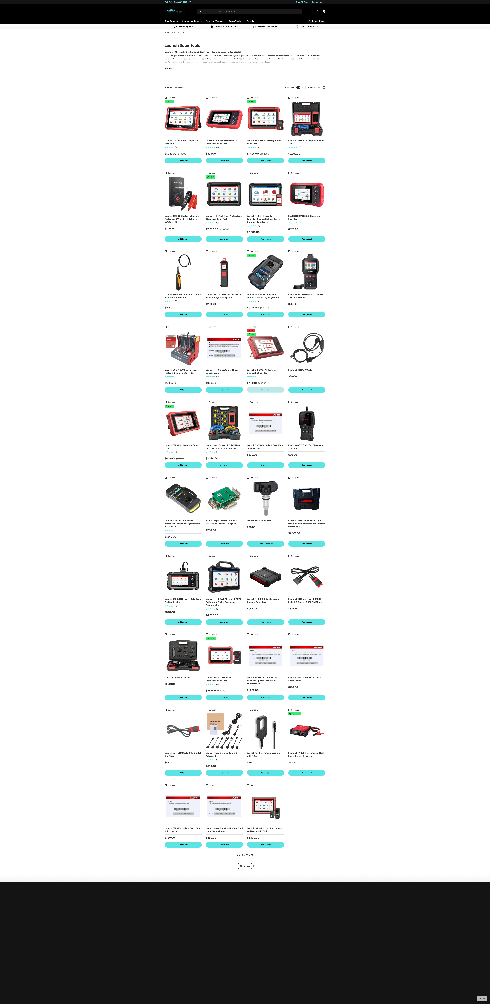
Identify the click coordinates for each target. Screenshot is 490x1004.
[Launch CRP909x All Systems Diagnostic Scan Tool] (265, 347)
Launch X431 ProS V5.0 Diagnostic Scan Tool (264, 142)
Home (167, 33)
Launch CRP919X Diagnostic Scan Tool (181, 447)
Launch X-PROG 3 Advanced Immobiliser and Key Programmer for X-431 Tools (183, 523)
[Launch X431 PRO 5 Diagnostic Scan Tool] (306, 118)
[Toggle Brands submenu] (255, 21)
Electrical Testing (214, 21)
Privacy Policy (221, 933)
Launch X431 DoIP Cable (300, 370)
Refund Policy (221, 923)
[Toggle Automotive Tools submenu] (201, 21)
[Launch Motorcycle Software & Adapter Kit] (224, 730)
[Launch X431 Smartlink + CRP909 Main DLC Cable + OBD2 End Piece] (306, 577)
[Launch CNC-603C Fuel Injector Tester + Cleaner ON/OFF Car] (183, 347)
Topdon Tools (253, 918)
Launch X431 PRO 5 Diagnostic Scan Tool (306, 142)
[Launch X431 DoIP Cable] (306, 347)
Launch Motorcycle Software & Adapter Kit (221, 754)
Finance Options (223, 908)
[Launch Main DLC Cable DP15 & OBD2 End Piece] (183, 730)
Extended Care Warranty (226, 949)
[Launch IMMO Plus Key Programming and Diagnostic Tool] (265, 806)
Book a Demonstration (225, 903)
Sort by (168, 87)
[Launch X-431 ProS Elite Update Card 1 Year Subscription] (224, 806)
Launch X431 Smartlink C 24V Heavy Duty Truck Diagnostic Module (224, 447)
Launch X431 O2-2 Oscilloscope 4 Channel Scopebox (264, 600)
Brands (250, 21)
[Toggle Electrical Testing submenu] (224, 21)
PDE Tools (251, 923)
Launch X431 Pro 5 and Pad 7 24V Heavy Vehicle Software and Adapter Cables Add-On (306, 523)
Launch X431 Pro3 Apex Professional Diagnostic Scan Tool (224, 217)
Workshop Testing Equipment (260, 962)
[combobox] (249, 11)
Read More (169, 68)
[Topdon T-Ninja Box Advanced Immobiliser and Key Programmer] (265, 272)
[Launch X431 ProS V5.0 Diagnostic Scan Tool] (265, 118)
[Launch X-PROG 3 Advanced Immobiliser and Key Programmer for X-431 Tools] (183, 498)
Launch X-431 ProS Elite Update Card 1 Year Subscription (224, 830)
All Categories (253, 972)
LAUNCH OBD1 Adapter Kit (178, 677)
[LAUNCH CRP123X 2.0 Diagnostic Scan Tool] (306, 193)
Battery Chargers (255, 943)
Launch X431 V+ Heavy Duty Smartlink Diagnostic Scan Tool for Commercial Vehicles (264, 219)
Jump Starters (253, 949)
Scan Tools (170, 21)
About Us (219, 938)
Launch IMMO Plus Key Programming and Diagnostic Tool (265, 830)
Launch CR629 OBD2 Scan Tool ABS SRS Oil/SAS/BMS (305, 296)
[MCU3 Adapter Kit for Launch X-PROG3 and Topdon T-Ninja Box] (224, 498)
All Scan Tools (253, 903)
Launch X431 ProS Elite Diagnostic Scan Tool (181, 142)
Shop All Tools (302, 2)
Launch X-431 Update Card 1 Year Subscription (304, 679)
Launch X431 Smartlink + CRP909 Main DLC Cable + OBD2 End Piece (305, 600)
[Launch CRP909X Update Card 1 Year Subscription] (265, 423)
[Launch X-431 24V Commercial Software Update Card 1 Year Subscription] (265, 655)
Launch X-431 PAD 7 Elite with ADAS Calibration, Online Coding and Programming (223, 602)
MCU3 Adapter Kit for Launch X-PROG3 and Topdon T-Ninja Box (222, 522)
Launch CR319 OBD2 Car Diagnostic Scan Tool (306, 447)
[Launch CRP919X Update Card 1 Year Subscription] (183, 806)
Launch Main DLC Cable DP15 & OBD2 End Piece (183, 754)
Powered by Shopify (201, 995)
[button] (324, 11)
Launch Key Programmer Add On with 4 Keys (263, 754)
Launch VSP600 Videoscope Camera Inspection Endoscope (183, 296)
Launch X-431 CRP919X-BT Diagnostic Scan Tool (219, 679)
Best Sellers (252, 898)
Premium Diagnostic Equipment (181, 995)
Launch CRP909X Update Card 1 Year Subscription (265, 447)
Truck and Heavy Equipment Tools (262, 967)
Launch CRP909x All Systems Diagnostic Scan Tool (262, 371)
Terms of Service (223, 928)
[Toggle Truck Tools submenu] (242, 21)
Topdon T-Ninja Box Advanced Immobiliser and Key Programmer (263, 296)
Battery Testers (254, 938)
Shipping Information (225, 913)
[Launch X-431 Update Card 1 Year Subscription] (306, 655)
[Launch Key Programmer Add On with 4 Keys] (265, 730)
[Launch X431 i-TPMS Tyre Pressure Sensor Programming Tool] (224, 272)
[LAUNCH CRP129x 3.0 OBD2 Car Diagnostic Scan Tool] (224, 118)
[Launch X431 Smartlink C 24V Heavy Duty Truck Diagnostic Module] (224, 423)
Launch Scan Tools (178, 33)
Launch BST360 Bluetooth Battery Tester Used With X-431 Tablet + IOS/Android (182, 219)
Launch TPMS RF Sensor (259, 520)
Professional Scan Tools (257, 908)
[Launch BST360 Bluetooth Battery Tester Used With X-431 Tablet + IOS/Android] (183, 193)
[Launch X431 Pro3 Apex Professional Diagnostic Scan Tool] (224, 193)
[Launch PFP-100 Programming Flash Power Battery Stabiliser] (306, 730)
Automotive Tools (190, 21)
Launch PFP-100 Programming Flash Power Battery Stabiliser (306, 754)
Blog (217, 943)
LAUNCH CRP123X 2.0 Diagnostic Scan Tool (304, 217)
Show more (245, 866)
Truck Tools (235, 21)
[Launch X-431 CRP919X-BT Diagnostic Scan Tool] (224, 655)
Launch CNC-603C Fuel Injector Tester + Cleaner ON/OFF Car (181, 371)
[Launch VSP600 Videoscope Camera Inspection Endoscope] (183, 272)
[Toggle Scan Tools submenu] (177, 21)
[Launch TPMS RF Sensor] (265, 498)
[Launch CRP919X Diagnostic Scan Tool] (183, 423)
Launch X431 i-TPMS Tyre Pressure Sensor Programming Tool (223, 296)
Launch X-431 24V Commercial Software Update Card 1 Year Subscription (262, 680)
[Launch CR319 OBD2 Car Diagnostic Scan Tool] (306, 423)
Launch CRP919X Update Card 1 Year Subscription (183, 830)
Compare (290, 87)
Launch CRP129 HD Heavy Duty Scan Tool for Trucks (183, 600)
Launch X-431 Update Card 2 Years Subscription (223, 371)
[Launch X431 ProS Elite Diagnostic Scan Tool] (183, 118)
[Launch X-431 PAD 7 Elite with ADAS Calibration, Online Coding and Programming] (224, 577)
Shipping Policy (222, 918)
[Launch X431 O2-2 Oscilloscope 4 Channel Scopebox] (265, 577)
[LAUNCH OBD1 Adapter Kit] (183, 655)
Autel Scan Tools (254, 913)
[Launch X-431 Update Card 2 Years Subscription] (224, 347)
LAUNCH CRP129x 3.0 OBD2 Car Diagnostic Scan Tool (221, 142)
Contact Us (317, 2)
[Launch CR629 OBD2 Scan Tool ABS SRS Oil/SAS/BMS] (306, 272)
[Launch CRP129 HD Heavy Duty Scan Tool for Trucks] (183, 577)
